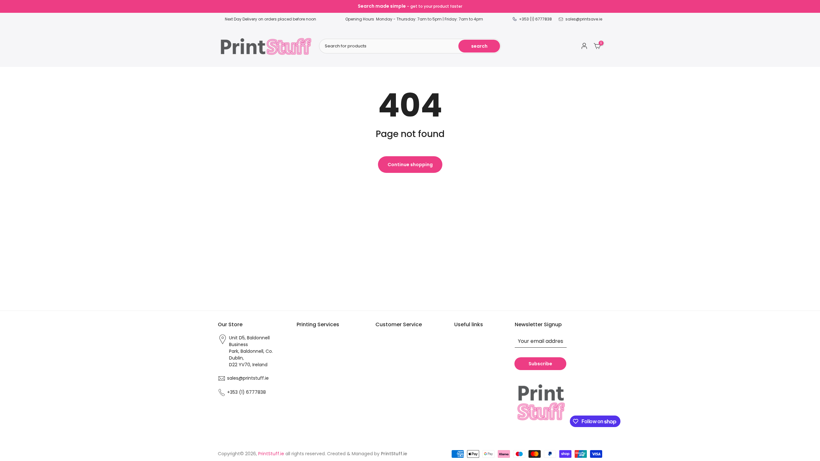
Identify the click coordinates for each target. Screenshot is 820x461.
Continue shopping (410, 164)
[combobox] (410, 46)
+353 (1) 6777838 (246, 392)
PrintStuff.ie (271, 453)
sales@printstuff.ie (248, 378)
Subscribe (540, 363)
